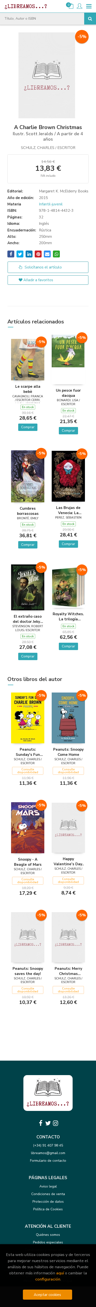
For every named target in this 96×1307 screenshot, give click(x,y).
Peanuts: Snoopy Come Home (68, 752)
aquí (60, 1273)
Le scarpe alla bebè (27, 389)
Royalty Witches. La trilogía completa (68, 616)
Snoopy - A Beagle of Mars (28, 862)
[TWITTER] (48, 1123)
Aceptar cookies (47, 1294)
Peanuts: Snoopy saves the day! (28, 971)
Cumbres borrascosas (28, 511)
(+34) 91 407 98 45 (48, 1145)
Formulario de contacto (48, 1160)
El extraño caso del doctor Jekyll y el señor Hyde (28, 619)
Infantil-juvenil (51, 204)
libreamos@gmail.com (48, 1153)
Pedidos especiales (48, 1242)
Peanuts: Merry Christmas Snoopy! (68, 971)
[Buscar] (90, 19)
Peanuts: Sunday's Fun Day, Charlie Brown (28, 752)
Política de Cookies (48, 1209)
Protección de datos (48, 1201)
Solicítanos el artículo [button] (43, 267)
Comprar (27, 427)
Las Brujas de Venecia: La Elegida (68, 510)
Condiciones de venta (48, 1194)
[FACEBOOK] (40, 1123)
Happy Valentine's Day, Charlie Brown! (68, 861)
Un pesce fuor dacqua (68, 393)
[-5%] (27, 359)
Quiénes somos (48, 1234)
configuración (47, 1279)
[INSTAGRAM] (55, 1123)
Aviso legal (48, 1186)
